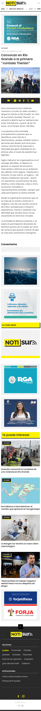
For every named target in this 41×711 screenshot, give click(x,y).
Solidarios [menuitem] (26, 663)
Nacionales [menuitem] (27, 654)
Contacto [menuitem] (10, 676)
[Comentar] (9, 101)
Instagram (23, 696)
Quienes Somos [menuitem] (21, 676)
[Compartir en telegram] (19, 101)
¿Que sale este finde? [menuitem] (10, 663)
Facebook (18, 696)
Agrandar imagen (36, 72)
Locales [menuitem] (5, 650)
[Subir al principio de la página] (20, 626)
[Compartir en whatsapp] (15, 101)
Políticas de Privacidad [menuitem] (11, 681)
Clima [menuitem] (4, 676)
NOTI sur (23, 702)
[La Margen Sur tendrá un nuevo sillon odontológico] (20, 528)
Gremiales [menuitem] (16, 654)
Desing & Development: (19, 706)
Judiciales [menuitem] (6, 654)
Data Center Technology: (22, 706)
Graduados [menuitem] (28, 659)
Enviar (32, 101)
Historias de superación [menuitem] (12, 659)
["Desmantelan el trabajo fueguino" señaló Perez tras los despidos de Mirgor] (20, 565)
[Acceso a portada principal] (15, 3)
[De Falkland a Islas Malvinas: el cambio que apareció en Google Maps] (20, 490)
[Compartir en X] (28, 101)
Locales (4, 48)
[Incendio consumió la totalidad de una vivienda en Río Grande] (20, 453)
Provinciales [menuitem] (16, 650)
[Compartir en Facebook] (24, 101)
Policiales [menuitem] (27, 650)
